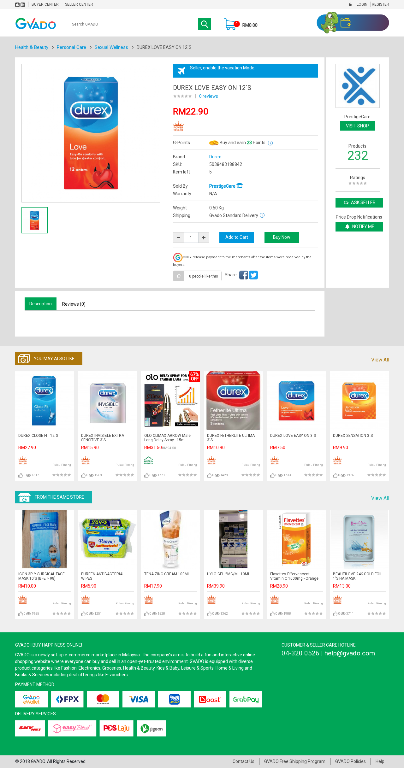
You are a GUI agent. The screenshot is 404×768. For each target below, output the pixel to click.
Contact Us (243, 761)
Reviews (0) (74, 304)
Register (380, 4)
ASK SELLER (363, 202)
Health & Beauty (31, 47)
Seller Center (79, 4)
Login (361, 4)
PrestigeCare (222, 186)
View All (380, 360)
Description (40, 303)
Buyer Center (45, 4)
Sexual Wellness (111, 47)
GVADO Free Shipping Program (294, 761)
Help (380, 761)
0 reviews (208, 96)
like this (203, 276)
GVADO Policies (350, 761)
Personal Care (71, 47)
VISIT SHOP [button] (357, 125)
